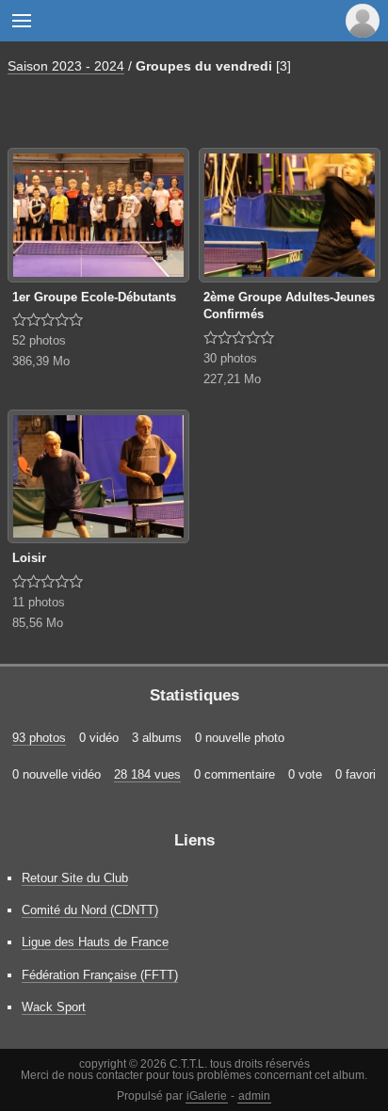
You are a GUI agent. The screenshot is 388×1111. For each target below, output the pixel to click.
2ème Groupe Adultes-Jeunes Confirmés (289, 306)
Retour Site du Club (75, 878)
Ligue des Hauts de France (95, 942)
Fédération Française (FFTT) (100, 975)
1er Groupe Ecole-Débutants (94, 297)
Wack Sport (54, 1007)
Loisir (29, 558)
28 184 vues (147, 774)
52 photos (39, 340)
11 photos (38, 602)
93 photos (39, 738)
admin (254, 1096)
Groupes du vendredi (204, 65)
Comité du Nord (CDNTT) (90, 910)
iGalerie (206, 1096)
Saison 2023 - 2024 (66, 65)
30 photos (230, 358)
